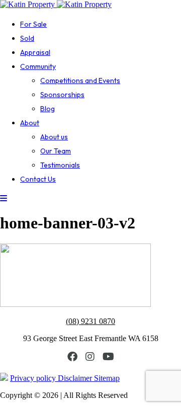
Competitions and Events (80, 80)
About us (54, 136)
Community (38, 66)
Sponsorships (62, 94)
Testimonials (60, 165)
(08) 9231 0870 (90, 321)
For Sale (33, 24)
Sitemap (107, 378)
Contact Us (38, 179)
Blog (47, 108)
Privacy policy (34, 378)
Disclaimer (76, 378)
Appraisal (35, 52)
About (29, 122)
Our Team (55, 150)
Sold (27, 38)
